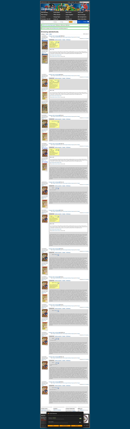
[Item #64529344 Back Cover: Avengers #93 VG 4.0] (45, 270)
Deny (53, 425)
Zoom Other (44, 103)
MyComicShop (48, 8)
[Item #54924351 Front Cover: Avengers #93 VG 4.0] (45, 218)
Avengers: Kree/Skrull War (56, 37)
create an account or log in (56, 56)
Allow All (76, 425)
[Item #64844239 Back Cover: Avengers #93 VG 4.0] (45, 326)
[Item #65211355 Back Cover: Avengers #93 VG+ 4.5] (45, 203)
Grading (69, 2)
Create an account (44, 2)
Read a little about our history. (46, 420)
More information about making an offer (55, 54)
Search (71, 21)
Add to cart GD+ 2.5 (57, 363)
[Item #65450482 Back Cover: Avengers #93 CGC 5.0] (45, 166)
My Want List (69, 19)
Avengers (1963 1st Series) (54, 36)
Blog (75, 2)
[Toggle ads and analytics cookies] (80, 422)
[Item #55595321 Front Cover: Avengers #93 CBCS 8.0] (45, 45)
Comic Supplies (69, 14)
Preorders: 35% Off (45, 19)
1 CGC (47, 34)
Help (78, 2)
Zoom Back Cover (44, 53)
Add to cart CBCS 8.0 (57, 42)
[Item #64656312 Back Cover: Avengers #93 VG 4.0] (45, 298)
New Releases (44, 12)
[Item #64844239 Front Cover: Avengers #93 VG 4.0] (45, 313)
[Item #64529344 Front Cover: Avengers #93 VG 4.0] (45, 257)
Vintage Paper (56, 17)
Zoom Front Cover (44, 39)
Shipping (72, 2)
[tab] (52, 39)
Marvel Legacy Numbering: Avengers (68, 37)
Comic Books (56, 12)
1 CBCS (50, 34)
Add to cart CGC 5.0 (57, 150)
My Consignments (82, 17)
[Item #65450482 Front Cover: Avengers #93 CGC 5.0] (45, 152)
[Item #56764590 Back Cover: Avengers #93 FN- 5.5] (45, 136)
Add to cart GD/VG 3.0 (57, 339)
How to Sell (80, 12)
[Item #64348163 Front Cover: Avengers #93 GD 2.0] (45, 390)
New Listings (44, 14)
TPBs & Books (56, 14)
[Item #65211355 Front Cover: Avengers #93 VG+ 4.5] (45, 190)
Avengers (78, 37)
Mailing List (82, 410)
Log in (49, 2)
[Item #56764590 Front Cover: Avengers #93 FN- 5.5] (45, 123)
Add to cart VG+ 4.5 (57, 188)
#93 (59, 36)
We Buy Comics (43, 410)
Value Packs (68, 12)
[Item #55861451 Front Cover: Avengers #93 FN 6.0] (45, 83)
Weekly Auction (56, 28)
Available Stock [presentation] (51, 39)
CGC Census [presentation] (68, 39)
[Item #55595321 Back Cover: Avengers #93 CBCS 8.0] (45, 58)
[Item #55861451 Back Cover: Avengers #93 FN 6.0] (45, 95)
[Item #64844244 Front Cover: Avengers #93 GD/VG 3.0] (45, 341)
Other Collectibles (82, 19)
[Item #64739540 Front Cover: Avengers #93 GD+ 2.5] (45, 365)
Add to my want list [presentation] (58, 39)
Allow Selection (65, 425)
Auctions (43, 17)
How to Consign (81, 14)
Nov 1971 (84, 38)
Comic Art (55, 19)
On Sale (67, 17)
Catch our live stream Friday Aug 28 (49, 25)
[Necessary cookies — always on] (80, 418)
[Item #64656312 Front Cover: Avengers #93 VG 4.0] (45, 285)
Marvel (88, 38)
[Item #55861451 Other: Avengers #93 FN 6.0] (45, 108)
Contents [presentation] (63, 39)
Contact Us (87, 425)
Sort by (84, 33)
